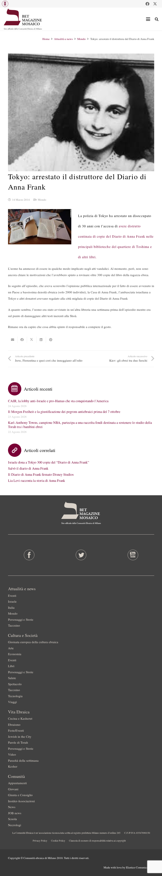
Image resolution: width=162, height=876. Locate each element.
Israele (12, 601)
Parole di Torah (18, 742)
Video (12, 754)
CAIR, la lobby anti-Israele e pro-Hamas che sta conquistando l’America (58, 401)
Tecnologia (15, 696)
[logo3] (23, 19)
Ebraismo (14, 724)
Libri (11, 666)
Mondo (42, 200)
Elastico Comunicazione (140, 867)
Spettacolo (15, 684)
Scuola (12, 819)
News (11, 807)
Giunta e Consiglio (20, 795)
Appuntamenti (17, 783)
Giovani (13, 789)
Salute (12, 678)
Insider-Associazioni (21, 801)
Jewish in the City (19, 736)
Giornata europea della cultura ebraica (33, 642)
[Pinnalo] (50, 340)
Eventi (12, 595)
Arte (11, 648)
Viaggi (12, 702)
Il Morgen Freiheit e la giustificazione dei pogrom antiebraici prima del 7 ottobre (64, 412)
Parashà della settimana (23, 760)
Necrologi (14, 825)
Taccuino (14, 625)
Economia (14, 654)
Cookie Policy (58, 840)
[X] (155, 4)
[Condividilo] (22, 340)
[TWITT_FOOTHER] (81, 555)
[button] (5, 4)
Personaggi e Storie (20, 619)
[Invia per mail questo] (13, 340)
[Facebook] (147, 4)
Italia (11, 607)
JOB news (14, 813)
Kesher (12, 766)
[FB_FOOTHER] (29, 555)
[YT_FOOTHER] (133, 555)
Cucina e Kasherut (20, 718)
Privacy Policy (40, 840)
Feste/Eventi (16, 730)
